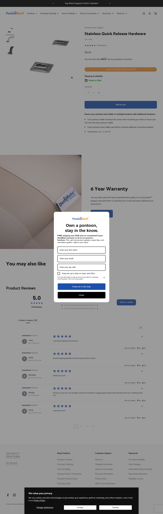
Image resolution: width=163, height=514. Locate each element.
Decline (115, 507)
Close (81, 295)
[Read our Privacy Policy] (104, 277)
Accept (80, 507)
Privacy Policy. (39, 500)
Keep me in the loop (81, 287)
